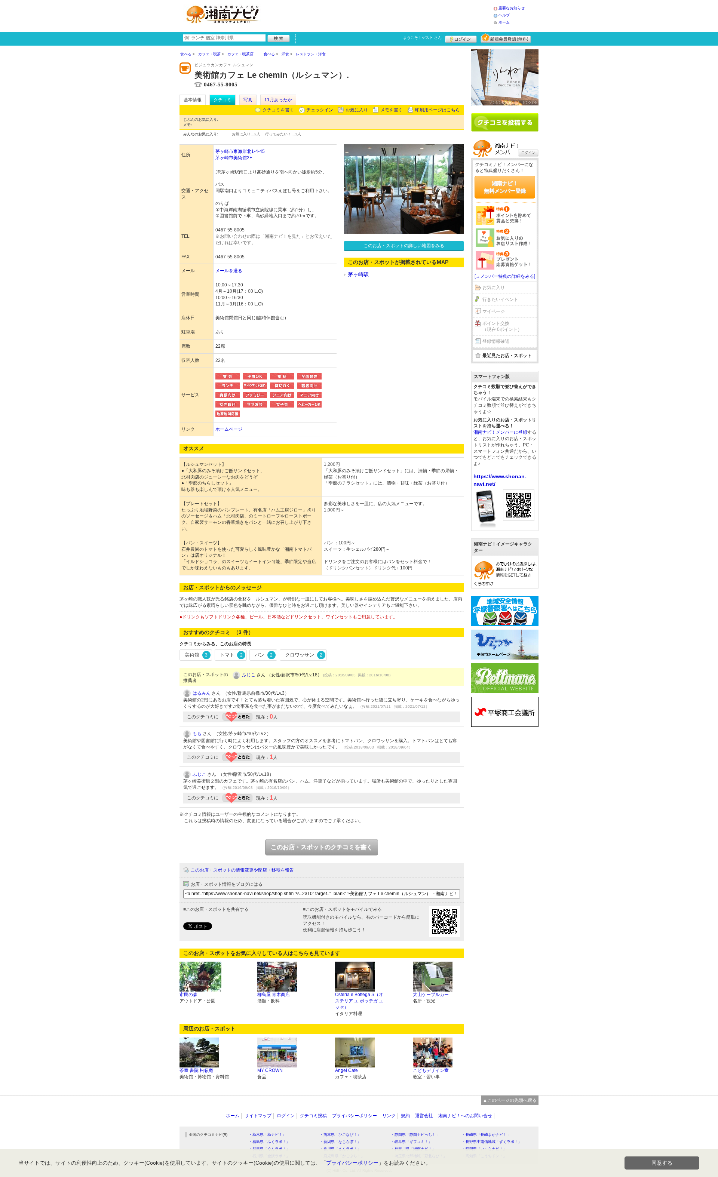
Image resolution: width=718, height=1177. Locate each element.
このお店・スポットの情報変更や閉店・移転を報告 (242, 870)
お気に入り (357, 110)
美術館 (196, 655)
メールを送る (228, 270)
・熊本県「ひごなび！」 (340, 1135)
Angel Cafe (346, 1070)
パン (264, 655)
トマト (231, 655)
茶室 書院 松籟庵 (196, 1070)
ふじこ (248, 674)
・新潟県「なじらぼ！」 (340, 1142)
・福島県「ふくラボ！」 (269, 1142)
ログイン (461, 38)
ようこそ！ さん (422, 38)
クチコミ (222, 99)
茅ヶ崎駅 (358, 274)
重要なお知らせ (511, 8)
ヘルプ (504, 15)
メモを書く (391, 110)
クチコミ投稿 (313, 1115)
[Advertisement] (379, 15)
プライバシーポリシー (354, 1115)
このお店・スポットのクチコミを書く (321, 847)
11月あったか (278, 99)
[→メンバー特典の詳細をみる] (505, 276)
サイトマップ (258, 1115)
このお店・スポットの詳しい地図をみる (403, 245)
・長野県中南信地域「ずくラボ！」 (492, 1142)
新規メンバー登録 (506, 38)
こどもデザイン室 (431, 1070)
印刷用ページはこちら (437, 110)
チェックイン (319, 110)
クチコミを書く (278, 110)
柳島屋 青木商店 (273, 994)
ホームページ (228, 429)
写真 (247, 99)
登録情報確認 (495, 341)
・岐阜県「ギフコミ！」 (411, 1142)
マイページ (493, 311)
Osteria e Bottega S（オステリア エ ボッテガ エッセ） (359, 1001)
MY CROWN (270, 1070)
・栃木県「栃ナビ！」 (267, 1135)
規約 (405, 1115)
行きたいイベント (500, 299)
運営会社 (424, 1115)
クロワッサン (303, 655)
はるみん (202, 693)
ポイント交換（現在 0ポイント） (502, 326)
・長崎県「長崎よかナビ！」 (486, 1135)
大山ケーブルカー (431, 994)
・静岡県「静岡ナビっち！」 (415, 1135)
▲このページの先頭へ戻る (510, 1100)
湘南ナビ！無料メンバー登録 (505, 187)
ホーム (504, 22)
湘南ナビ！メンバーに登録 (500, 432)
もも (197, 733)
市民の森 (188, 994)
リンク (389, 1115)
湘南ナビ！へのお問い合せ (465, 1115)
